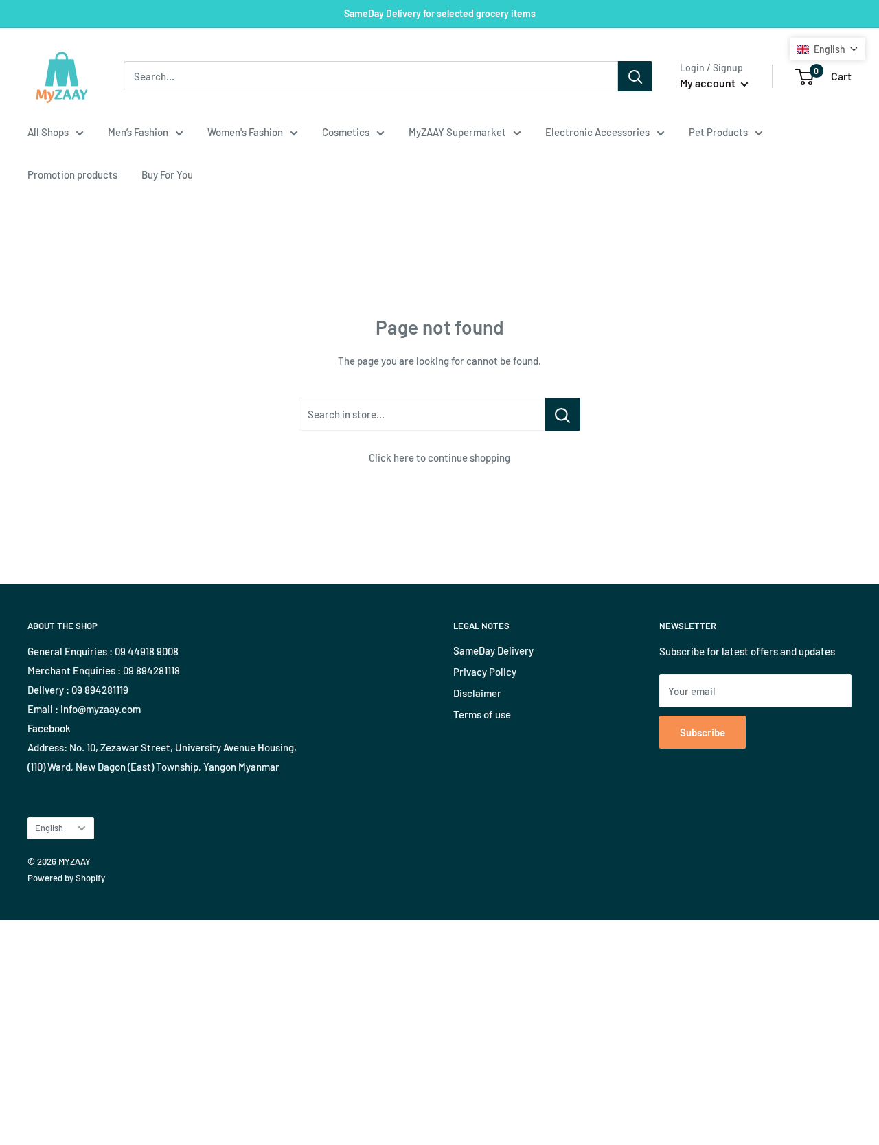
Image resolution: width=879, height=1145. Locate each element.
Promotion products (72, 174)
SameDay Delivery (493, 650)
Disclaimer (477, 693)
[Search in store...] (562, 414)
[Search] (635, 76)
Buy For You (167, 174)
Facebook (49, 728)
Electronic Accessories (597, 132)
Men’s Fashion (138, 132)
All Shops (48, 132)
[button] (827, 49)
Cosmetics (345, 132)
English (49, 827)
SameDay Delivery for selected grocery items (440, 13)
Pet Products (718, 132)
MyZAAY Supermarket (457, 132)
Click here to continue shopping (439, 457)
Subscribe (702, 732)
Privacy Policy (484, 672)
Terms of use (482, 714)
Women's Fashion (245, 132)
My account (709, 82)
